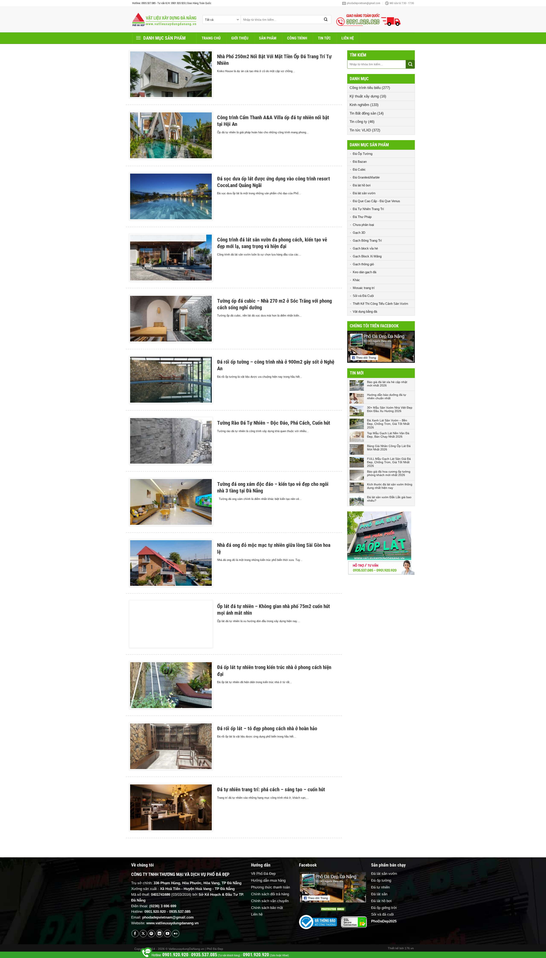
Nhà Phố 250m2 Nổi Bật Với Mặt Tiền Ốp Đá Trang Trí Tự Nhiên (274, 60)
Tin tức (324, 38)
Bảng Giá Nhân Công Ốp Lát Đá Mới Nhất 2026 (389, 447)
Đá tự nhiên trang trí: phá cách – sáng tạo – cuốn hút (271, 790)
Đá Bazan (360, 161)
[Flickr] (175, 933)
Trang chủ (211, 38)
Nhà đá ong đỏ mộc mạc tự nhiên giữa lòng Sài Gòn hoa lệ (273, 548)
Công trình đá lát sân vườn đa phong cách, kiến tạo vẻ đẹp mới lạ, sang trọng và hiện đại (272, 243)
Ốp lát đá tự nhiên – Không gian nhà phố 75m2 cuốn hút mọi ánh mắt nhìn (273, 609)
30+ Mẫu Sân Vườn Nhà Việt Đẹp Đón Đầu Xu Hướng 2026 (389, 409)
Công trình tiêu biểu (365, 88)
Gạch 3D (359, 232)
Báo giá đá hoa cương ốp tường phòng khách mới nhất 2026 (388, 473)
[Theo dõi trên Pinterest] (151, 933)
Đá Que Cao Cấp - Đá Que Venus (376, 201)
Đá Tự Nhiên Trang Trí (368, 209)
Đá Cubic (359, 169)
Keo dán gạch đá (364, 272)
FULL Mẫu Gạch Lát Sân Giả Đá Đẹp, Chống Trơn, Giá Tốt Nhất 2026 (389, 462)
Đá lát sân (379, 894)
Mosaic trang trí (364, 288)
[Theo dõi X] (143, 933)
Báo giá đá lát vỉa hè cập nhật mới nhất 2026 (387, 383)
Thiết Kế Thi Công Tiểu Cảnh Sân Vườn (380, 303)
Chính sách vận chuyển (270, 901)
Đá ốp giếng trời (384, 908)
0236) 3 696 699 (163, 906)
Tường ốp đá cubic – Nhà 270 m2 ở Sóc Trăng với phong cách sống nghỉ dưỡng (274, 304)
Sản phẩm (267, 38)
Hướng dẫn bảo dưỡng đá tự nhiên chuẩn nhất (386, 396)
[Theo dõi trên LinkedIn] (159, 933)
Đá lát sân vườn (364, 193)
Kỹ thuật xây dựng (364, 96)
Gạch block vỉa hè (365, 248)
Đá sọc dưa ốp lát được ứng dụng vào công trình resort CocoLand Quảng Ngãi (273, 182)
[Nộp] (326, 19)
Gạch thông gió (363, 264)
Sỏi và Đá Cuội (363, 296)
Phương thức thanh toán (270, 887)
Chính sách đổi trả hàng (270, 894)
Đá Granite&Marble (366, 177)
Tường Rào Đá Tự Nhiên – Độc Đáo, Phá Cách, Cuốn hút (273, 423)
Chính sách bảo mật (267, 908)
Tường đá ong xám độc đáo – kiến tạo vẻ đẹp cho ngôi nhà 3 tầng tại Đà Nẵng (272, 487)
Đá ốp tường (381, 880)
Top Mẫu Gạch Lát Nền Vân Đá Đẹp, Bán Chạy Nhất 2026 (388, 434)
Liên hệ (347, 38)
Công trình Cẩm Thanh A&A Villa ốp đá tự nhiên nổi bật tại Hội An (273, 121)
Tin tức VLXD (360, 130)
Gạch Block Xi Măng (367, 256)
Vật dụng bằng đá (365, 311)
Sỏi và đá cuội (382, 914)
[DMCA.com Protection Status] (333, 909)
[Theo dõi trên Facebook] (135, 933)
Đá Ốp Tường (362, 153)
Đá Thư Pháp (362, 217)
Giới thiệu (239, 38)
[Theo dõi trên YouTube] (167, 933)
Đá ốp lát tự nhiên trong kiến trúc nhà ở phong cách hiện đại (274, 670)
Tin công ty (358, 122)
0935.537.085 (179, 912)
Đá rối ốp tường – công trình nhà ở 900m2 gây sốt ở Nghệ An (275, 365)
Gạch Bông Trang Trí (367, 240)
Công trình (297, 38)
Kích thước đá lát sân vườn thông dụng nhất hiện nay (389, 486)
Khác (356, 280)
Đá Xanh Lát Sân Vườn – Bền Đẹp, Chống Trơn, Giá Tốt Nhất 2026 (388, 424)
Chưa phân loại (363, 224)
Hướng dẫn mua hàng (268, 880)
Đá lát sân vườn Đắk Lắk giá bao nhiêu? (389, 498)
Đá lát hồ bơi (361, 185)
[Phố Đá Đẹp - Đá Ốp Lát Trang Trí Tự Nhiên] (164, 19)
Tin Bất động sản (363, 113)
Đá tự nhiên (380, 887)
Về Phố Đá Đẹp (263, 874)
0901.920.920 (155, 912)
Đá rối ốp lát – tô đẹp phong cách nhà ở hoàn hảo (267, 729)
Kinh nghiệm (359, 105)
